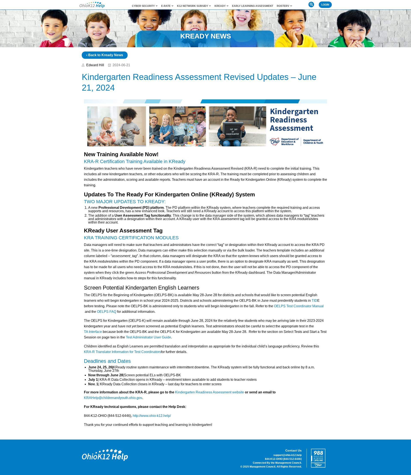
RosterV (283, 5)
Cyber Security (143, 5)
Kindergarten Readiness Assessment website (209, 392)
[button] (311, 4)
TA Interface (93, 332)
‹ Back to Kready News (104, 55)
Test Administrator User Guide (148, 337)
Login (325, 4)
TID (314, 300)
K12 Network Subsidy (192, 5)
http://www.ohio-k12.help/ (152, 416)
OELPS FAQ (106, 311)
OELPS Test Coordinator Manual (299, 306)
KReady (220, 5)
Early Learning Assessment (252, 5)
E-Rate (166, 5)
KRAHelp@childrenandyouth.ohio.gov (113, 398)
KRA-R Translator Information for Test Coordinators (122, 352)
